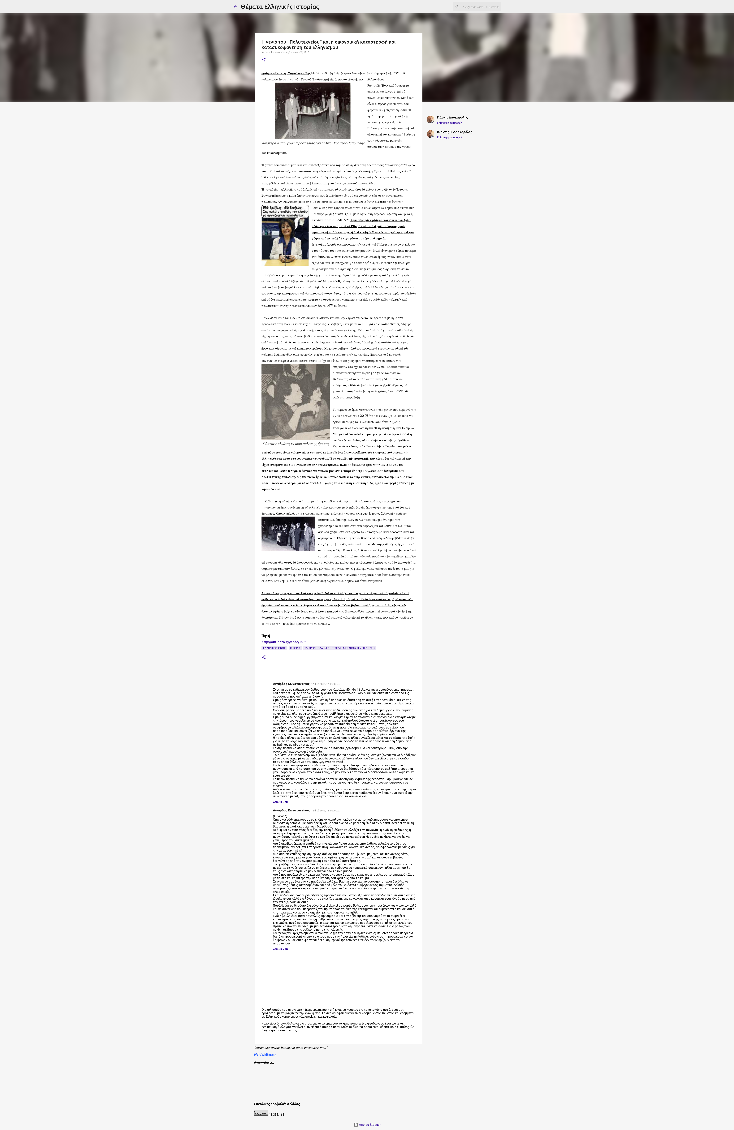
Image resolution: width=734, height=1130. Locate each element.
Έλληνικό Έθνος (274, 648)
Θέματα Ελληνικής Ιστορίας (280, 6)
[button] (263, 59)
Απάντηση (280, 802)
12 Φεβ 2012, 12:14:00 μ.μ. (325, 810)
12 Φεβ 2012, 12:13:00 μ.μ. (325, 684)
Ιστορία (295, 648)
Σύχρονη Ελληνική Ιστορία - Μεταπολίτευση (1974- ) (340, 648)
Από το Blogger (369, 1124)
